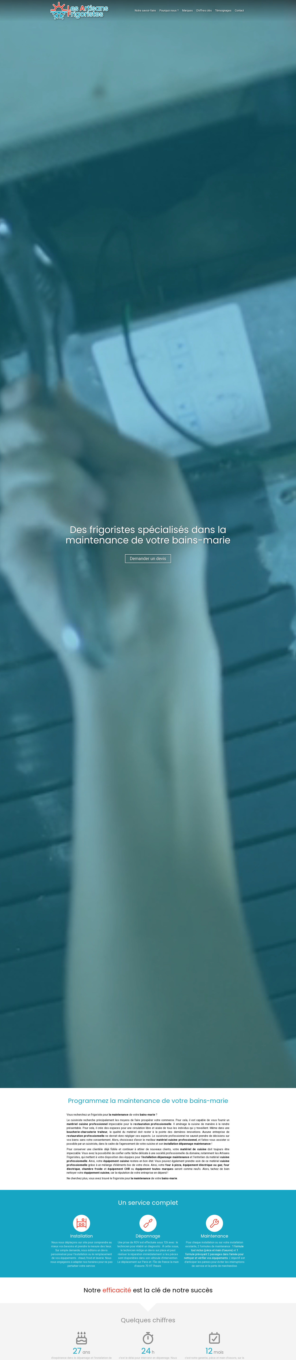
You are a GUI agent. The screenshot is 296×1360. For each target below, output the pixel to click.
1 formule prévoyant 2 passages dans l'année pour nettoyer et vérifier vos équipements (214, 1254)
